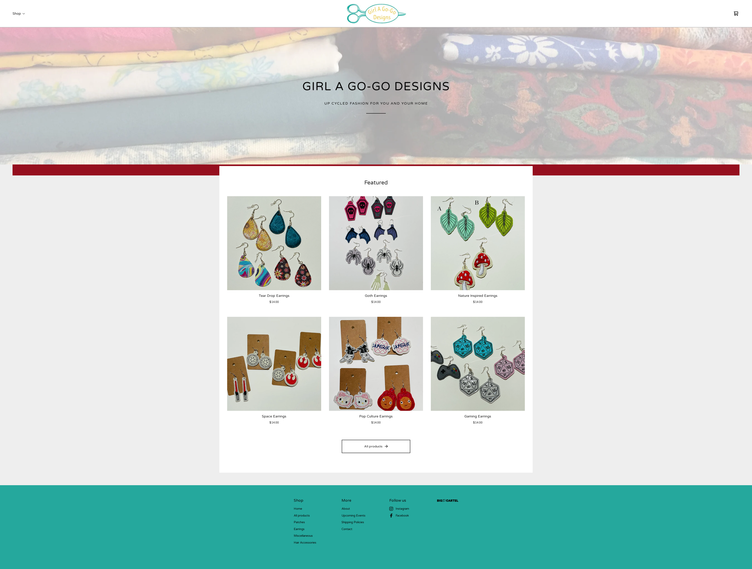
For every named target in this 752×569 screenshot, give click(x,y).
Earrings (299, 529)
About (346, 508)
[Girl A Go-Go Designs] (376, 13)
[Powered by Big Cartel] (447, 500)
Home (298, 508)
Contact (347, 529)
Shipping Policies (353, 522)
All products (373, 446)
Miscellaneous (303, 535)
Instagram (402, 508)
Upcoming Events (353, 515)
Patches (299, 522)
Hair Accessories (305, 542)
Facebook (402, 515)
